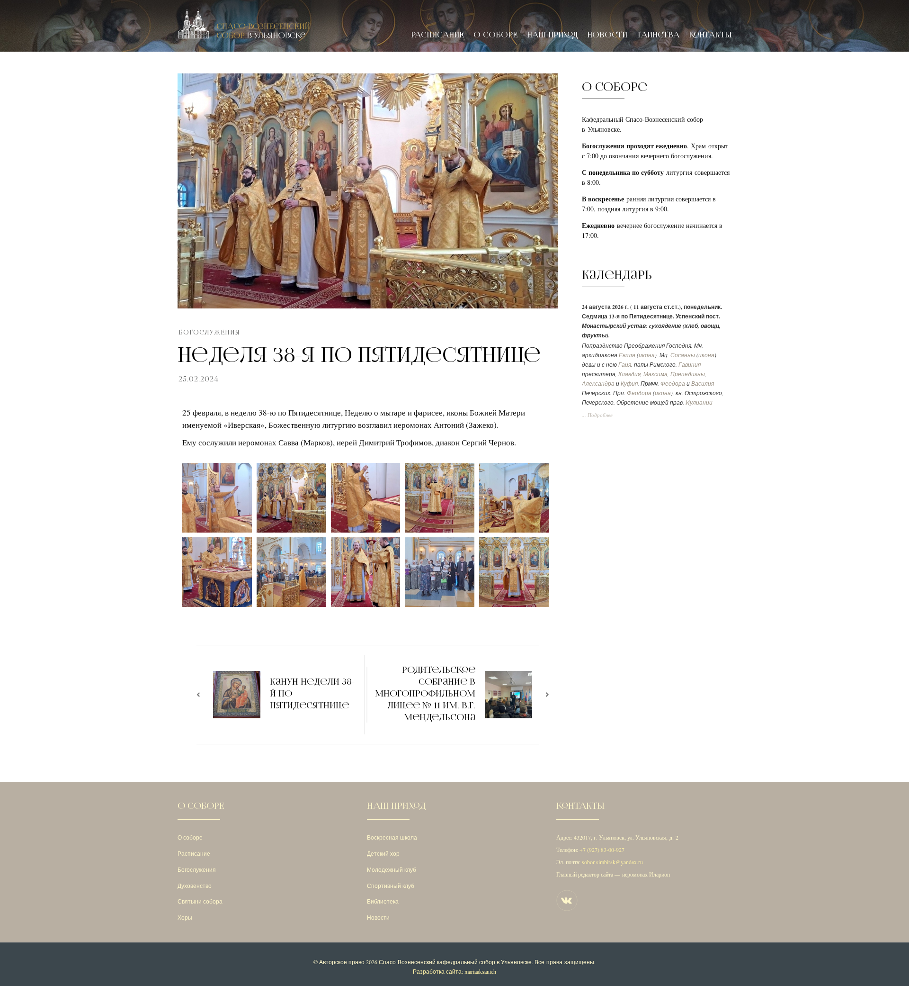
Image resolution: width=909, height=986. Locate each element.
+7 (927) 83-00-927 (601, 849)
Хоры (185, 917)
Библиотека (383, 901)
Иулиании (699, 402)
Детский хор (383, 853)
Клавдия (629, 374)
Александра (598, 383)
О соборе (495, 34)
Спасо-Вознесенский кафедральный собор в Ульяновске (455, 962)
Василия (702, 383)
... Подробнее (597, 415)
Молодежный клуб (391, 869)
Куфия (629, 383)
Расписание (437, 34)
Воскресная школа (392, 837)
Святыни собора (200, 901)
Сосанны (682, 355)
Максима (655, 374)
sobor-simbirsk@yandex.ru (612, 862)
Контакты (710, 34)
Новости (607, 34)
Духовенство (195, 885)
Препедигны (687, 374)
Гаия (624, 364)
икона (647, 355)
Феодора (672, 383)
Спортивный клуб (390, 885)
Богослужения (209, 332)
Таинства (658, 34)
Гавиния (689, 364)
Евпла (627, 355)
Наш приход (552, 34)
